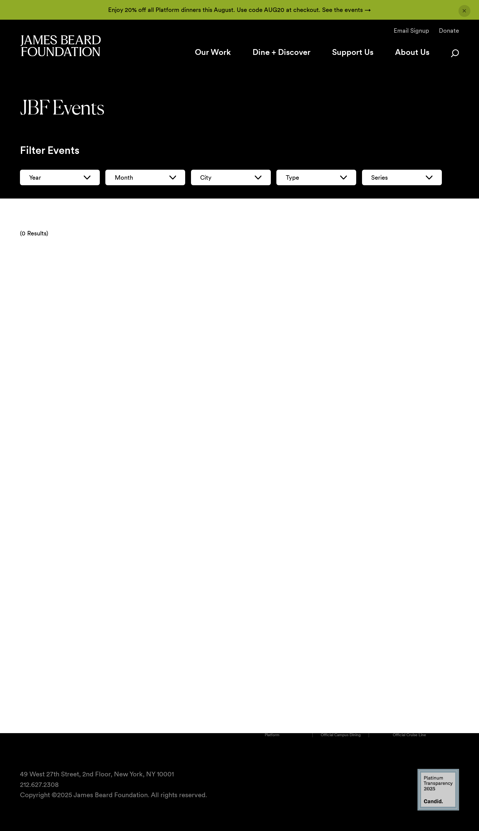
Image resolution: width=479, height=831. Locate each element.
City (206, 177)
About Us (412, 52)
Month (124, 177)
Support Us (352, 52)
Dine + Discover (281, 52)
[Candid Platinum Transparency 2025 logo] (438, 809)
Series (379, 177)
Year (35, 177)
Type (292, 177)
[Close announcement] (464, 11)
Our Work (213, 52)
